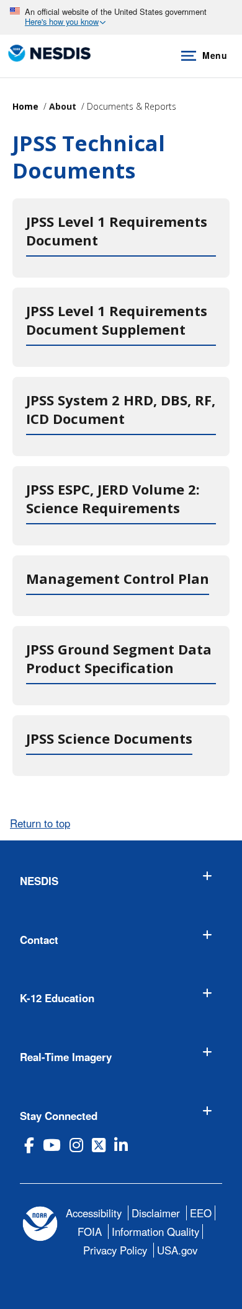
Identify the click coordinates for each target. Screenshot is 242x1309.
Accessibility (94, 1212)
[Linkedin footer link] (121, 1145)
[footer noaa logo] (40, 1224)
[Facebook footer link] (29, 1145)
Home (25, 106)
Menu (214, 55)
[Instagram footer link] (76, 1145)
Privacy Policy (115, 1250)
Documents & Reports (131, 106)
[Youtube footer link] (52, 1145)
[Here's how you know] (121, 17)
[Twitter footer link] (98, 1145)
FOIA (90, 1231)
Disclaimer (156, 1212)
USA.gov (177, 1250)
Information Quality (155, 1231)
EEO (201, 1212)
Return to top (40, 823)
